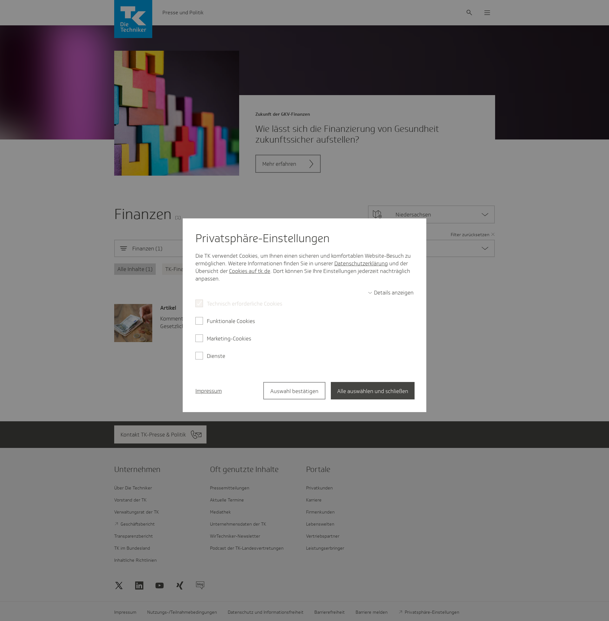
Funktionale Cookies (231, 321)
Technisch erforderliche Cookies (244, 303)
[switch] (391, 292)
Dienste (216, 356)
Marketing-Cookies (229, 338)
